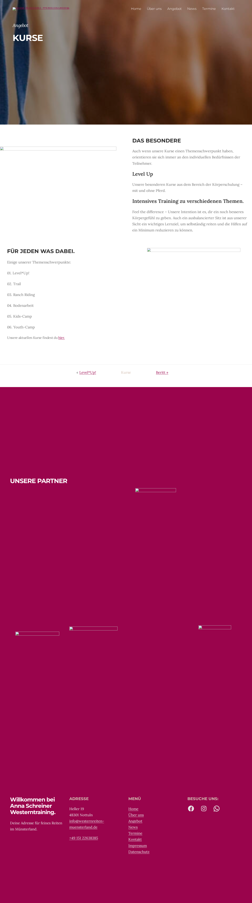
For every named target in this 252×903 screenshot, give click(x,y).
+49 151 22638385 (83, 838)
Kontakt (135, 839)
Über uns (136, 815)
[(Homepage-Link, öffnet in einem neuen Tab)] (41, 8)
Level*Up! (87, 372)
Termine (135, 833)
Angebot (135, 821)
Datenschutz (138, 851)
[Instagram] (203, 808)
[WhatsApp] (216, 808)
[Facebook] (191, 808)
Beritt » (162, 372)
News (133, 827)
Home (133, 809)
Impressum (137, 845)
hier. (61, 338)
